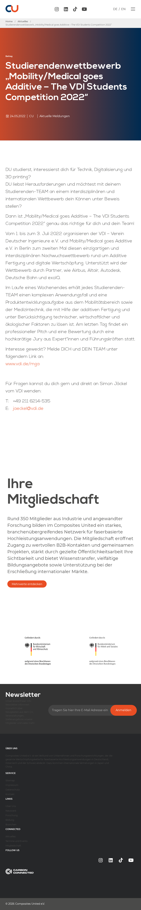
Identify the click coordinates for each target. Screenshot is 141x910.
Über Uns (11, 806)
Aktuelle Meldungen (54, 116)
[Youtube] (84, 9)
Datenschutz (13, 789)
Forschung (12, 815)
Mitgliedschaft (13, 845)
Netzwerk (11, 810)
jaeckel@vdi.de (28, 409)
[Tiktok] (75, 9)
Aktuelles (11, 836)
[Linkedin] (65, 9)
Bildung (10, 820)
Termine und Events (17, 841)
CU (31, 116)
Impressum (12, 785)
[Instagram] (56, 9)
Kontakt (10, 794)
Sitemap (10, 780)
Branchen (11, 824)
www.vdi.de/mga (23, 364)
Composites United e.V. (30, 903)
